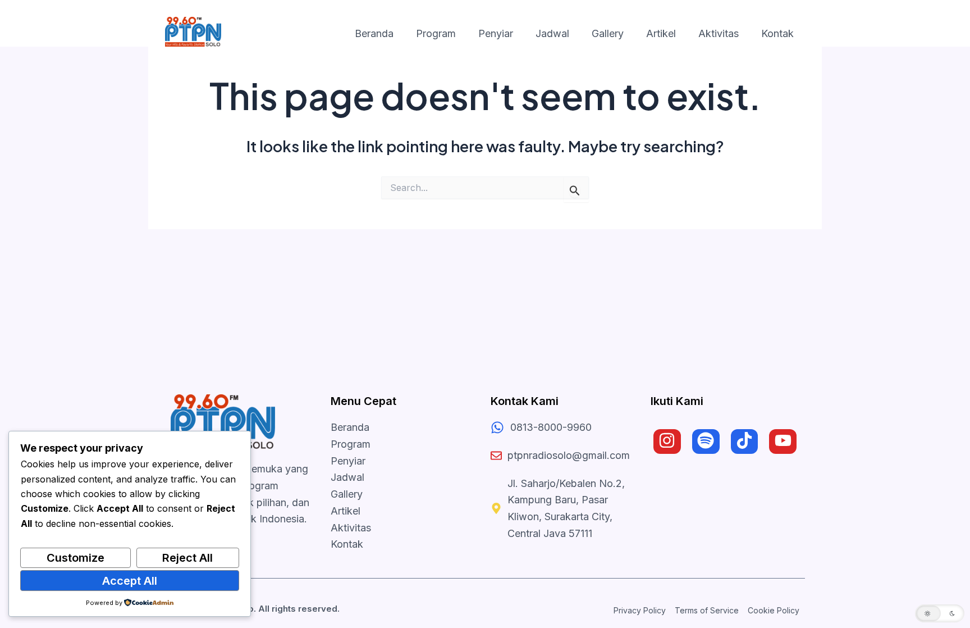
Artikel (661, 33)
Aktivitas (718, 33)
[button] (939, 613)
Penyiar (495, 33)
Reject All (187, 558)
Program (436, 33)
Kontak (777, 33)
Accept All (129, 581)
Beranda (374, 33)
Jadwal (552, 33)
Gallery (608, 33)
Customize (75, 558)
